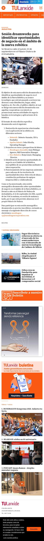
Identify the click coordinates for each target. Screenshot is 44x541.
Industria (5, 223)
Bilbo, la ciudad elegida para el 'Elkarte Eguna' (29, 255)
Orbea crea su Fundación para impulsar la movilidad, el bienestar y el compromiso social (31, 275)
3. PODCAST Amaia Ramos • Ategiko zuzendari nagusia (18, 469)
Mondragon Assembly (19, 150)
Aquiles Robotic (16, 142)
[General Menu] (3, 8)
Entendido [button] (34, 529)
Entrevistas (21, 15)
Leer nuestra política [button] (10, 538)
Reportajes (8, 15)
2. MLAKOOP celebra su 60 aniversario (19, 439)
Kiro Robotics (15, 155)
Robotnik (14, 137)
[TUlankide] (22, 8)
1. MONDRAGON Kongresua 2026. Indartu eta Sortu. (22, 410)
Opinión (34, 15)
